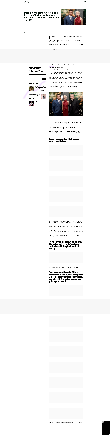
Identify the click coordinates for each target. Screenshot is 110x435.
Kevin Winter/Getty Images (83, 30)
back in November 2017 (75, 123)
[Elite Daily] (27, 2)
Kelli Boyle (27, 32)
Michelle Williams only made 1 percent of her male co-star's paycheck (61, 44)
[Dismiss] (108, 421)
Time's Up (80, 232)
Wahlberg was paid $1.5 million (64, 119)
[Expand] (102, 421)
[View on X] (66, 150)
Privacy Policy (30, 75)
